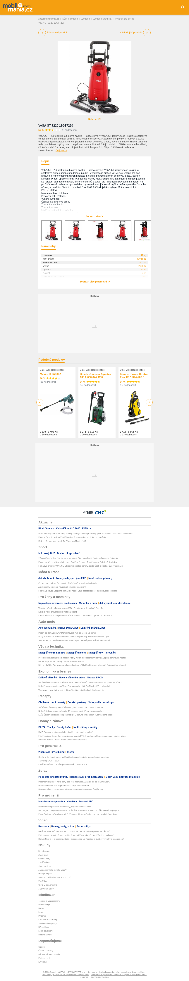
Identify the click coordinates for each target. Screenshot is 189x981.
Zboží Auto (43, 881)
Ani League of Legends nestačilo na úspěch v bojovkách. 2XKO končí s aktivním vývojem (78, 810)
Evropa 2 (42, 962)
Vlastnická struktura (100, 977)
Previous (40, 402)
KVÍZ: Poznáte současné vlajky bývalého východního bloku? (65, 732)
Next (149, 402)
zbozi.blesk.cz (44, 866)
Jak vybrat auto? (46, 889)
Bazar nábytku (44, 935)
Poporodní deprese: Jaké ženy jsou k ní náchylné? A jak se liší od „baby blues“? (74, 782)
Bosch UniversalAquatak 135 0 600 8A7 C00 (95, 376)
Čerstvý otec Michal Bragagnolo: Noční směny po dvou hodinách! (67, 583)
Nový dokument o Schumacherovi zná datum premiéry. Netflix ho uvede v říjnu (73, 636)
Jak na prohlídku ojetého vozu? (52, 870)
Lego (40, 912)
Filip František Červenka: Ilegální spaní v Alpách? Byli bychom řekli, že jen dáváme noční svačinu (82, 736)
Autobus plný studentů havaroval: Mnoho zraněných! (62, 587)
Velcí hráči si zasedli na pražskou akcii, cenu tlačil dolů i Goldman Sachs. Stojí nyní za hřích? (79, 682)
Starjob (41, 947)
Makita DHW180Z (50, 374)
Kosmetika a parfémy (47, 919)
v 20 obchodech (88, 434)
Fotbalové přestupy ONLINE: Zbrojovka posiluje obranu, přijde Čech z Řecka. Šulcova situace (80, 566)
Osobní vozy (44, 859)
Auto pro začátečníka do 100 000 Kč (54, 877)
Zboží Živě (43, 855)
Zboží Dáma (43, 862)
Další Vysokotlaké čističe (52, 370)
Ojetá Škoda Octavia (47, 885)
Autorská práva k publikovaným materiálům (125, 972)
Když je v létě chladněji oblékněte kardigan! (57, 612)
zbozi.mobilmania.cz (48, 19)
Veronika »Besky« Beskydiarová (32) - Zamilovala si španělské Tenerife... (71, 608)
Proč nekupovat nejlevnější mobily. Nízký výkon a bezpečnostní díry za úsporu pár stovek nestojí (82, 658)
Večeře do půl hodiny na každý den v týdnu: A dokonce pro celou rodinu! (70, 707)
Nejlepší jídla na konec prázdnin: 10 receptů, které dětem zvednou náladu (71, 711)
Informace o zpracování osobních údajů (109, 974)
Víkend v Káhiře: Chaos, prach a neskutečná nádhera (62, 740)
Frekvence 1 (44, 958)
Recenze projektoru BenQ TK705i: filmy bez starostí (61, 661)
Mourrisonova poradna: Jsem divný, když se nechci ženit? (64, 807)
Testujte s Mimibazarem (49, 901)
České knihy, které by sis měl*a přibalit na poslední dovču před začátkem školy (73, 757)
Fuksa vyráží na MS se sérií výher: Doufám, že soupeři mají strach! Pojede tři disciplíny (77, 562)
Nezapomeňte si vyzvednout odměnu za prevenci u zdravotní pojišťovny (70, 789)
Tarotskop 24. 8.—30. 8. (49, 761)
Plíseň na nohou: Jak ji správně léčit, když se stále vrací (63, 786)
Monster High (44, 905)
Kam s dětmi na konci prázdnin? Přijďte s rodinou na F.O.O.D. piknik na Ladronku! (75, 615)
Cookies (132, 974)
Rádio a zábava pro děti (49, 954)
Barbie (41, 908)
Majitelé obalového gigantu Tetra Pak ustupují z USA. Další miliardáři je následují (74, 686)
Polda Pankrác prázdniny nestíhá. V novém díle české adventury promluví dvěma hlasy (77, 814)
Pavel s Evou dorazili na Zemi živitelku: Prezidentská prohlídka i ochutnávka (72, 537)
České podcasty (45, 950)
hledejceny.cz (44, 851)
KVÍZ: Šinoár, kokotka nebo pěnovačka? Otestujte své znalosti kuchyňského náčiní (75, 715)
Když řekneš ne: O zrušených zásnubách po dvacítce (62, 764)
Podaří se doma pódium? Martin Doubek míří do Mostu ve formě (67, 633)
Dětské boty (43, 927)
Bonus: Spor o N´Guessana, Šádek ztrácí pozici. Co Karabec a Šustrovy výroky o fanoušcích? (81, 839)
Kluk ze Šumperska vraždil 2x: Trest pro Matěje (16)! (62, 541)
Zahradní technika (102, 19)
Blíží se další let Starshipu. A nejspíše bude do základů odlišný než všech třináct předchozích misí (82, 665)
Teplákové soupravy (47, 923)
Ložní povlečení (45, 931)
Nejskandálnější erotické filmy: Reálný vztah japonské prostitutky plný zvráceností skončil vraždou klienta (85, 533)
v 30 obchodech (48, 434)
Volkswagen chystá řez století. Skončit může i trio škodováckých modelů (71, 690)
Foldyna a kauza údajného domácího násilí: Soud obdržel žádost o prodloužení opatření (77, 591)
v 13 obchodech (128, 434)
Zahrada (85, 19)
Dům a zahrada (70, 19)
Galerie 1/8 (94, 119)
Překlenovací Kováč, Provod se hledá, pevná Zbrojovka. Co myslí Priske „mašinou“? (76, 835)
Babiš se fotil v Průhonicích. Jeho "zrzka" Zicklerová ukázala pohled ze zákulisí (73, 831)
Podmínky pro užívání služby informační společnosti (65, 974)
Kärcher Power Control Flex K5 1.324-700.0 (134, 376)
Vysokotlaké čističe (124, 19)
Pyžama (42, 916)
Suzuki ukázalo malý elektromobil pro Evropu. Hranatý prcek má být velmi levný (74, 640)
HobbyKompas (45, 874)
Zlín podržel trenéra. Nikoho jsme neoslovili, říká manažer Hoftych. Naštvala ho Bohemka (78, 558)
